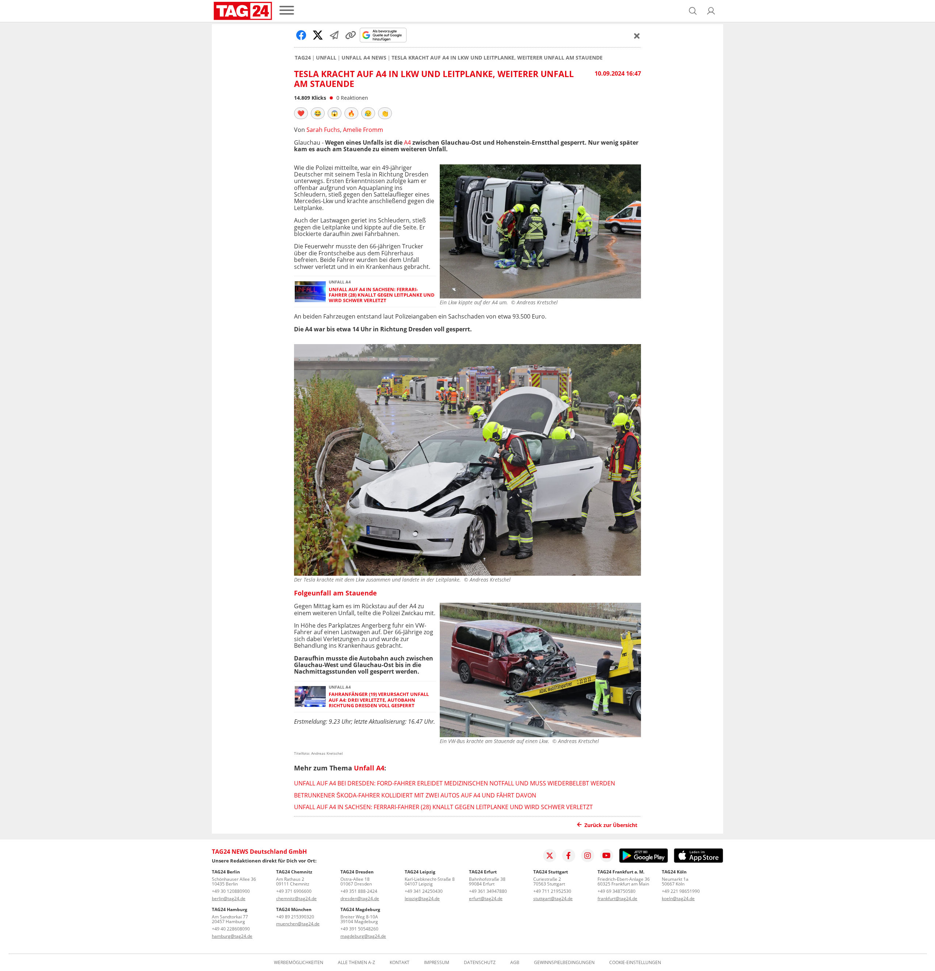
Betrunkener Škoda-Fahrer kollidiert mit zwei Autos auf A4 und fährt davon (415, 795)
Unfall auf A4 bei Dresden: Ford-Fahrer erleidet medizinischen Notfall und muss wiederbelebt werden (454, 783)
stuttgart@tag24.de (553, 898)
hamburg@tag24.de (232, 936)
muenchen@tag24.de (298, 924)
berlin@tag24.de (228, 898)
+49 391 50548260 (359, 929)
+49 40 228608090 (231, 929)
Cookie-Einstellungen (635, 962)
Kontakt (399, 962)
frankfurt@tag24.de (617, 898)
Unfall (326, 58)
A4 (407, 142)
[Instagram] (587, 855)
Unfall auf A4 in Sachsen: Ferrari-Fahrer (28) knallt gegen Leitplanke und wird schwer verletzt (382, 295)
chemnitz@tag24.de (296, 898)
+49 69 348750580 (617, 891)
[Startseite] (243, 11)
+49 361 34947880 (488, 891)
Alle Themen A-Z (356, 962)
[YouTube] (606, 855)
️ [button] (301, 113)
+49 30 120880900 (231, 891)
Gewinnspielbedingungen (564, 962)
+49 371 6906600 (294, 891)
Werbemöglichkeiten (298, 962)
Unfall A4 (369, 768)
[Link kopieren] (350, 35)
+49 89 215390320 (295, 917)
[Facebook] (568, 855)
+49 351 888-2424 (358, 891)
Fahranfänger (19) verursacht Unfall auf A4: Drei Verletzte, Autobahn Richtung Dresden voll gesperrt (379, 700)
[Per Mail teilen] (334, 35)
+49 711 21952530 (552, 891)
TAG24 (303, 58)
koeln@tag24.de (678, 898)
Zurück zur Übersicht (610, 825)
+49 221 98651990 (681, 891)
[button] (711, 11)
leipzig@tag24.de (422, 898)
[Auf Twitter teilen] (317, 35)
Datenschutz (480, 962)
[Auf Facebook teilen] (301, 35)
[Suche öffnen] (693, 11)
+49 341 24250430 (424, 891)
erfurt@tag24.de (486, 898)
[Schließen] (637, 36)
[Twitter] (549, 855)
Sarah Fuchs (323, 130)
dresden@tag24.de (359, 898)
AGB (514, 962)
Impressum (436, 962)
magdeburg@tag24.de (363, 936)
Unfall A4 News (363, 58)
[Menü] (286, 10)
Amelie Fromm (363, 130)
